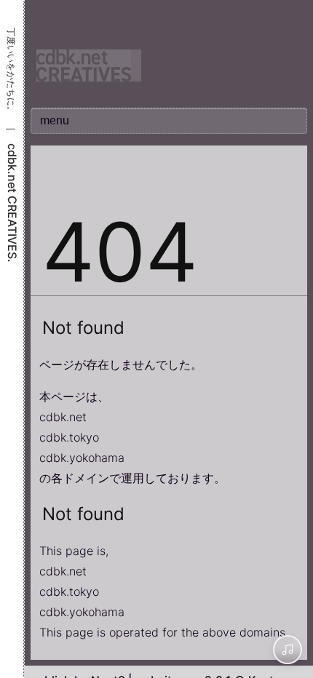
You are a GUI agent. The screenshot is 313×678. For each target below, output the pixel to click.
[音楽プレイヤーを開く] (287, 649)
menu (54, 120)
